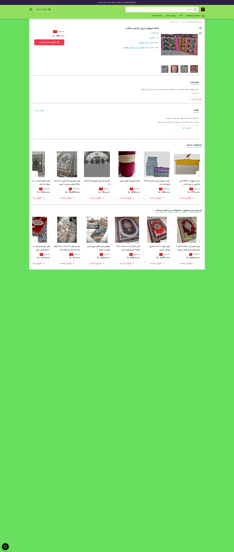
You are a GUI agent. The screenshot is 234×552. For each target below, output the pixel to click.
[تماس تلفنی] (5, 546)
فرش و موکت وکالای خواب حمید (192, 22)
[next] (35, 176)
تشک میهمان (174, 22)
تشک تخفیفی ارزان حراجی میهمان (136, 47)
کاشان (152, 37)
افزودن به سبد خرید (47, 42)
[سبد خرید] (30, 9)
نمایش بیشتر (196, 99)
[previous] (199, 176)
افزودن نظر (39, 110)
